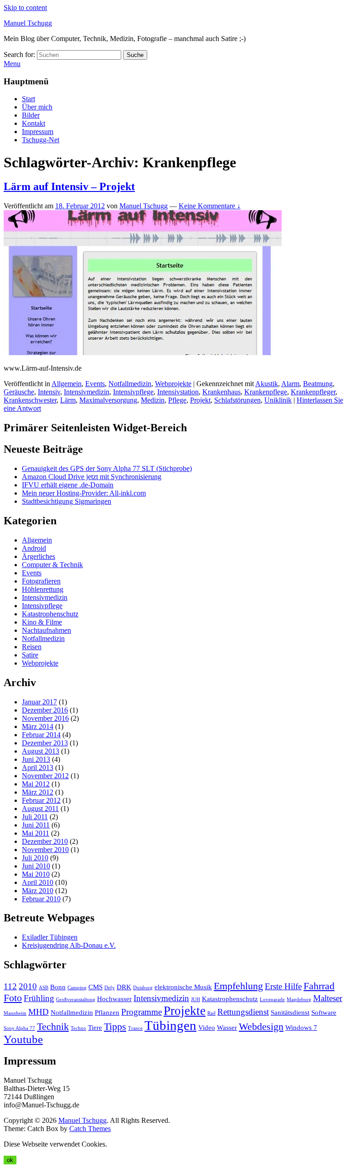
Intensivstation (178, 392)
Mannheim (15, 1013)
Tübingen (170, 1025)
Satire (30, 655)
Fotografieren (41, 581)
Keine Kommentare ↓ (210, 206)
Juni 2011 (36, 825)
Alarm (290, 384)
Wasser (227, 1027)
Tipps (115, 1026)
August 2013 (40, 751)
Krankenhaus (221, 392)
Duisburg (143, 987)
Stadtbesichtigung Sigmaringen (66, 501)
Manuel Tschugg (28, 23)
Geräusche (19, 392)
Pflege (177, 400)
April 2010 (37, 882)
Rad (211, 1013)
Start (28, 99)
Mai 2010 (36, 874)
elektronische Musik (183, 987)
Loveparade (272, 999)
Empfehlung (238, 986)
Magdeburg (299, 999)
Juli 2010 (35, 858)
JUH (195, 999)
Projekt (200, 400)
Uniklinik (278, 400)
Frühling (39, 998)
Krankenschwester (30, 400)
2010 (28, 986)
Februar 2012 (41, 800)
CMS (95, 987)
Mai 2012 (36, 784)
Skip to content (25, 7)
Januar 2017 (39, 702)
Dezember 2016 (45, 710)
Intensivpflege (133, 392)
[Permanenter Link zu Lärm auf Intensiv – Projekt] (143, 353)
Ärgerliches (38, 556)
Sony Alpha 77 (19, 1028)
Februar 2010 (41, 899)
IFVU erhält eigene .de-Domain (67, 485)
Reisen (31, 647)
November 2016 (45, 718)
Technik (53, 1026)
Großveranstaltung (75, 999)
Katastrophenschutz (50, 614)
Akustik (266, 384)
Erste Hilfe (283, 986)
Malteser (327, 998)
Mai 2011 (35, 833)
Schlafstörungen (237, 400)
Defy (109, 987)
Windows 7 (301, 1027)
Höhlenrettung (42, 589)
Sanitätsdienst (290, 1012)
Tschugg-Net (40, 140)
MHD (38, 1012)
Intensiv (49, 392)
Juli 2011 (35, 817)
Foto (13, 997)
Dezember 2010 (45, 841)
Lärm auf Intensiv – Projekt (69, 186)
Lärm (68, 400)
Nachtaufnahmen (46, 630)
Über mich (37, 107)
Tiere (95, 1027)
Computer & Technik (52, 564)
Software (323, 1012)
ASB (43, 987)
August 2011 (40, 808)
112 (10, 986)
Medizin (153, 400)
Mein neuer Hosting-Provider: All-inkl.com (84, 493)
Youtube (23, 1039)
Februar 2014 (41, 735)
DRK (124, 987)
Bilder (31, 115)
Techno (78, 1028)
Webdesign (261, 1026)
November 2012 (45, 776)
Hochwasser (114, 999)
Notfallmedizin (129, 384)
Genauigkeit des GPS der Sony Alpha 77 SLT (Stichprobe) (107, 468)
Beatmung (318, 384)
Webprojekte (173, 384)
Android (34, 548)
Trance (135, 1028)
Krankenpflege (265, 392)
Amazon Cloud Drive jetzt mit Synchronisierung (91, 477)
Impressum (37, 131)
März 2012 (37, 792)
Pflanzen (107, 1012)
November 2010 (45, 849)
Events (95, 384)
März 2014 (37, 726)
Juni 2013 (36, 759)
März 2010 (37, 890)
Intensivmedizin (86, 392)
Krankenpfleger (313, 392)
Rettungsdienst (243, 1012)
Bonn (58, 987)
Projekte (185, 1011)
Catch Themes (90, 1128)
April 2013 (37, 767)
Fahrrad (319, 986)
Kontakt (33, 123)
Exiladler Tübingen (49, 937)
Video (206, 1027)
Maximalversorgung (108, 400)
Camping (77, 987)
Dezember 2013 (45, 743)
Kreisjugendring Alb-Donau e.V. (69, 945)
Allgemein (66, 384)
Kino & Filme (42, 622)
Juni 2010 (36, 866)
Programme (141, 1012)
